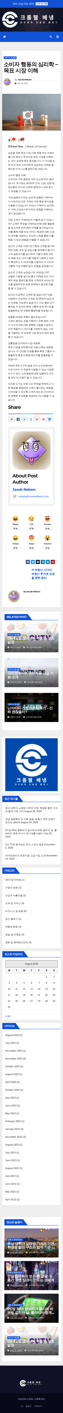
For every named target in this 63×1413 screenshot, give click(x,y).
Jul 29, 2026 (16, 1318)
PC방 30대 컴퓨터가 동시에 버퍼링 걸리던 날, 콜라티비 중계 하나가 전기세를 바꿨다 (30, 1312)
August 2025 (12, 1074)
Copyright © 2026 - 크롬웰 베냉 (31, 1399)
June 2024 (11, 1105)
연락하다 (38, 1406)
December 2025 (13, 1051)
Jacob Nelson (25, 79)
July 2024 (10, 1098)
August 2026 (12, 1035)
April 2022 (10, 1199)
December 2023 (13, 1137)
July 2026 (10, 1043)
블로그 (29, 1406)
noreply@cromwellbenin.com (33, 496)
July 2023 (10, 1152)
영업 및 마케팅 (13, 934)
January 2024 (12, 1129)
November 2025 (13, 1058)
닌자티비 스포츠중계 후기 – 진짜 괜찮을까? (30, 710)
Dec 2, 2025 (16, 1350)
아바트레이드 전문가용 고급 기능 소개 (30, 675)
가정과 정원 (11, 887)
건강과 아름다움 (14, 895)
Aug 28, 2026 (16, 1253)
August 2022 (12, 1168)
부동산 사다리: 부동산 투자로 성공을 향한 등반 (43, 573)
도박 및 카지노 (13, 903)
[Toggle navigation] (57, 37)
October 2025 (12, 1066)
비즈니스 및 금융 (10, 57)
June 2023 (11, 1160)
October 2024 (12, 1090)
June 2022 (11, 1184)
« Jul (7, 1016)
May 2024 (10, 1113)
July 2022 (10, 1176)
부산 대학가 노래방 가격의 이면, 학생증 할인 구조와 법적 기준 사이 (31, 1247)
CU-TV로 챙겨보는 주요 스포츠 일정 (30, 640)
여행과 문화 (11, 927)
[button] (51, 36)
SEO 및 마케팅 (13, 880)
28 (39, 1001)
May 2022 (10, 1191)
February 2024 (13, 1121)
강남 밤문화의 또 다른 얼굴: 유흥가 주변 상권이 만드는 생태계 (30, 1278)
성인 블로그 (11, 919)
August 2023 (12, 1144)
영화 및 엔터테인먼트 (16, 942)
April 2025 (10, 1082)
